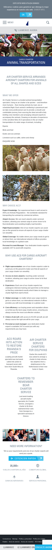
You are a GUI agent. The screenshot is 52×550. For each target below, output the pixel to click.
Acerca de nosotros (27, 541)
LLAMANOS (8, 547)
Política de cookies (39, 539)
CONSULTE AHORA (43, 547)
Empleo (5, 541)
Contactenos (7, 539)
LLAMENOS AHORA (27, 30)
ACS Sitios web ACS (41, 541)
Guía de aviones (14, 541)
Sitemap (14, 539)
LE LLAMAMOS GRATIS (26, 547)
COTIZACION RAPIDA (25, 458)
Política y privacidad (25, 539)
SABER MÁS (39, 10)
